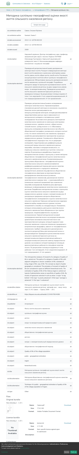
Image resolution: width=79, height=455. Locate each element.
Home (8, 10)
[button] (65, 4)
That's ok (73, 452)
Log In (69, 4)
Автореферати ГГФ (41, 10)
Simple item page (39, 25)
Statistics (47, 4)
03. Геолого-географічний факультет (22, 10)
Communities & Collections (21, 4)
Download (67, 405)
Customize (4, 452)
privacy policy (25, 448)
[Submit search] (62, 3)
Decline (66, 452)
